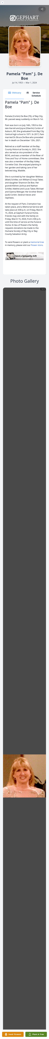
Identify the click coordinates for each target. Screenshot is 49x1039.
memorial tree (37, 242)
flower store (37, 245)
